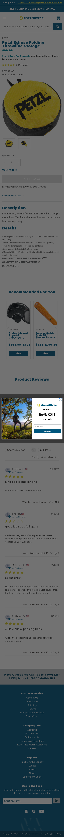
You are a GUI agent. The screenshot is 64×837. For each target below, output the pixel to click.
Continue (47, 431)
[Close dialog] (60, 399)
